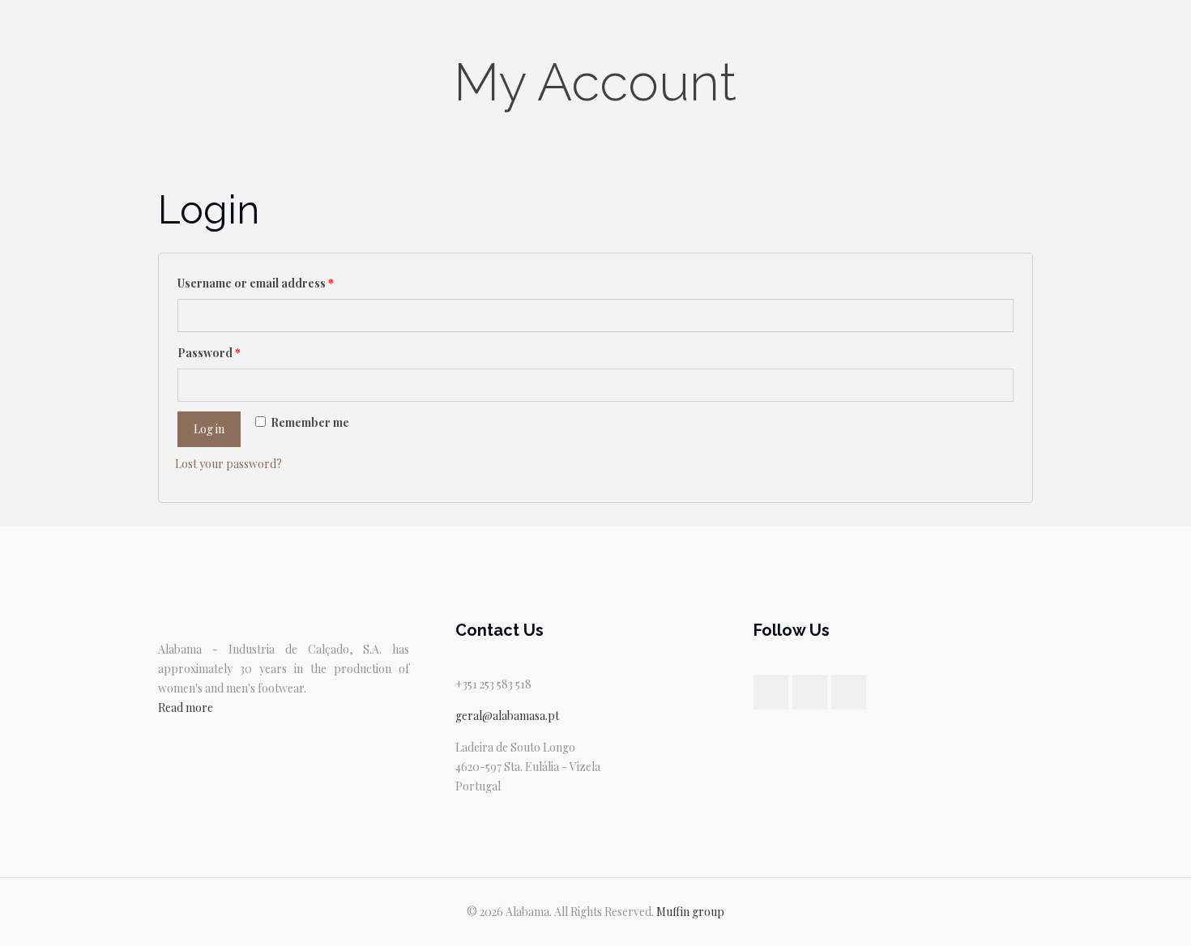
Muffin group (690, 911)
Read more (185, 707)
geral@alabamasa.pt (507, 715)
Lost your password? (228, 463)
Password (209, 352)
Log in (209, 429)
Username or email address (255, 283)
